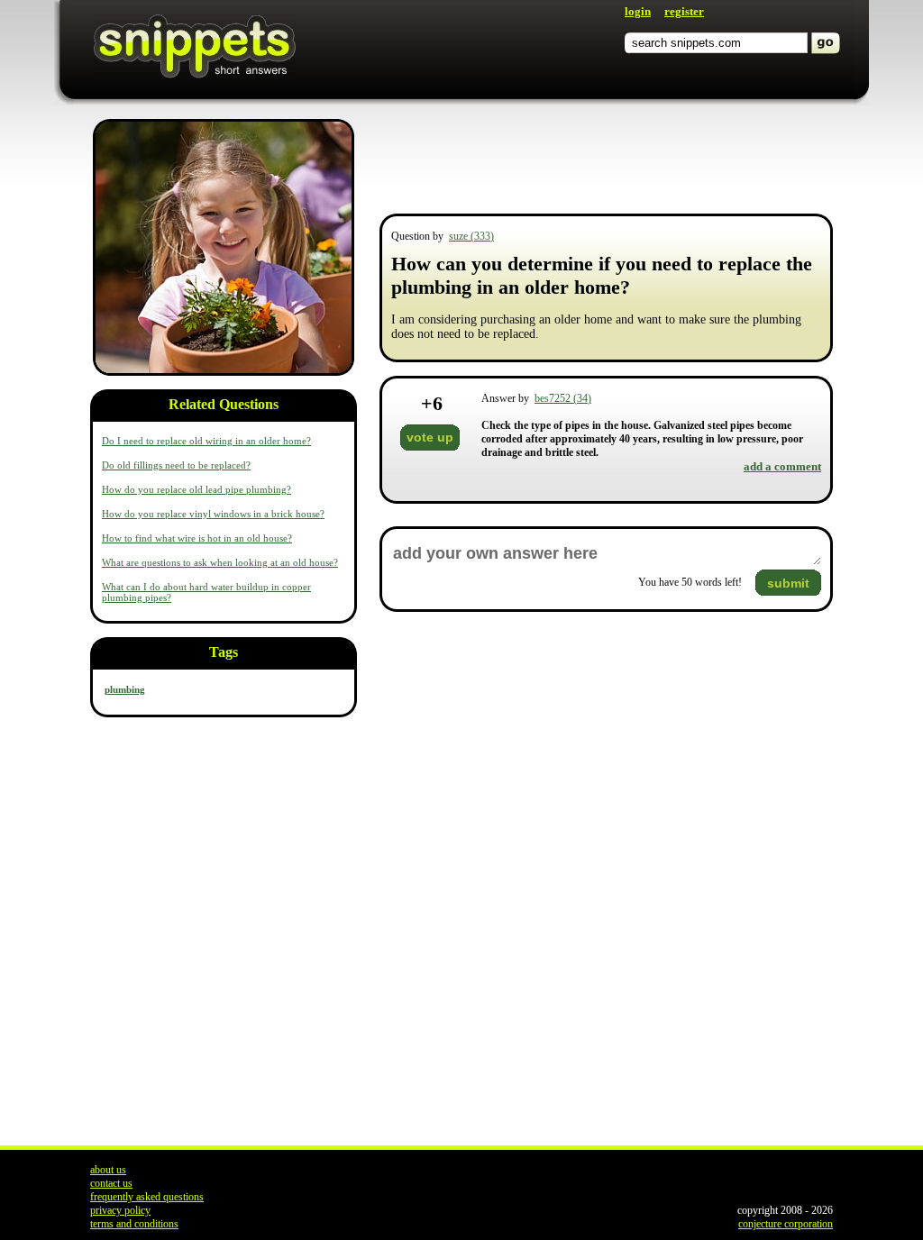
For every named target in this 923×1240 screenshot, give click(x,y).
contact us (111, 1183)
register (684, 11)
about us (108, 1169)
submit (788, 583)
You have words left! (690, 582)
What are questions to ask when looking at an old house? (220, 562)
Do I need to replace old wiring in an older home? (206, 440)
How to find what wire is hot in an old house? (197, 538)
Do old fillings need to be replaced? (176, 465)
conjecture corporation (785, 1223)
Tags (223, 652)
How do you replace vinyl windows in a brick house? (213, 513)
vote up (430, 437)
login (638, 11)
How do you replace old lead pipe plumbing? (196, 489)
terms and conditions (134, 1223)
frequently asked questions (147, 1196)
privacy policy (120, 1210)
